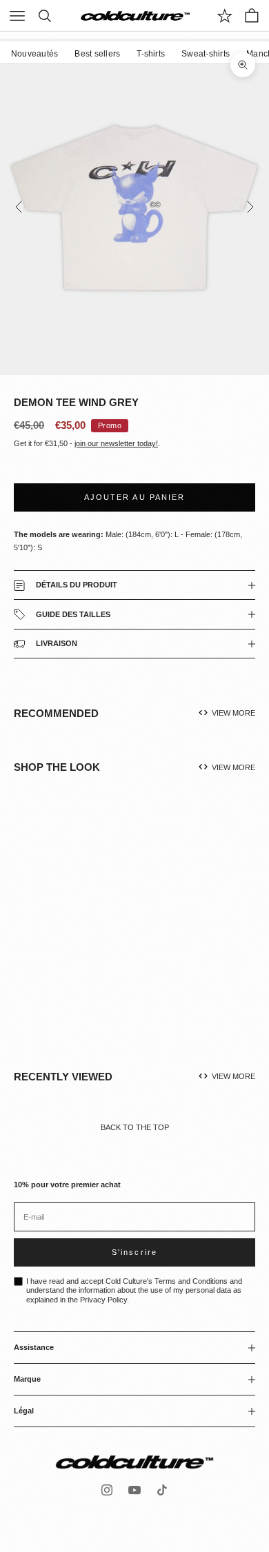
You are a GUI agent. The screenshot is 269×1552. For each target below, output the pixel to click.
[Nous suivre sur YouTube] (134, 1490)
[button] (96, 935)
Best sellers (97, 54)
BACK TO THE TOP (135, 1127)
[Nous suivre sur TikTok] (162, 1490)
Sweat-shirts (205, 54)
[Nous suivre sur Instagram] (107, 1490)
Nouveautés (34, 54)
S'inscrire (134, 1252)
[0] (225, 16)
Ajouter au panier (134, 497)
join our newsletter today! (116, 443)
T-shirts (151, 54)
